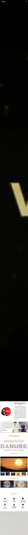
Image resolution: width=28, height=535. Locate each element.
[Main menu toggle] (26, 1)
